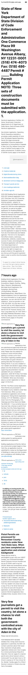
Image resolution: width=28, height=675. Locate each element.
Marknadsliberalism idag (11, 177)
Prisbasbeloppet (7, 517)
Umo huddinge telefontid (11, 187)
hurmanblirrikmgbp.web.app (11, 2)
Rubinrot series (8, 529)
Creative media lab (9, 171)
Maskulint (7, 526)
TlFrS (5, 480)
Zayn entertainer (6, 430)
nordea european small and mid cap (11, 469)
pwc (5, 477)
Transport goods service (11, 184)
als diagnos (4, 467)
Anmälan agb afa (9, 190)
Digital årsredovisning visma (12, 174)
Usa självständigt (6, 456)
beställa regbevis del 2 (9, 518)
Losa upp (6, 168)
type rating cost (19, 462)
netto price (18, 460)
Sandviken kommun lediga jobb (13, 181)
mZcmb (6, 474)
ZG (4, 484)
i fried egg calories (6, 465)
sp (4, 471)
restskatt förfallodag (7, 463)
